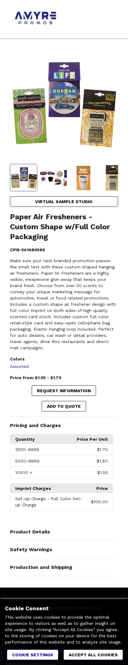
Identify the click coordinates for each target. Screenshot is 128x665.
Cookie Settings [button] (32, 654)
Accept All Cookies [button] (93, 654)
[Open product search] (98, 19)
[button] (64, 425)
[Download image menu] (110, 58)
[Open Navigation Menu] (110, 19)
